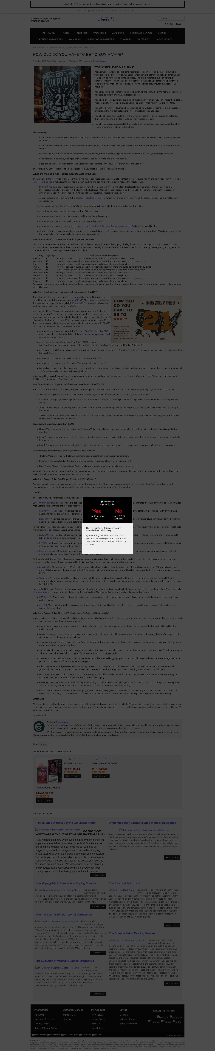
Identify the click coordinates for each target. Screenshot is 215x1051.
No (118, 511)
